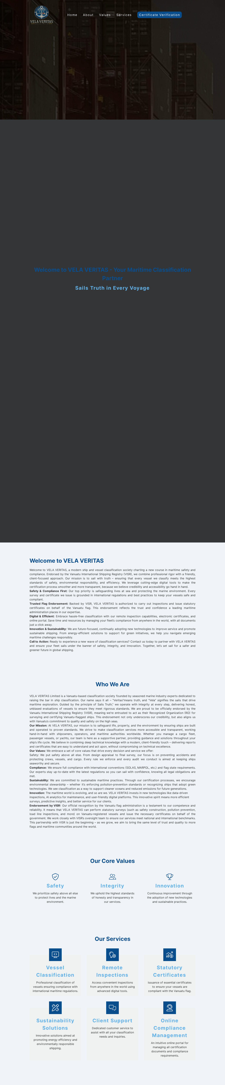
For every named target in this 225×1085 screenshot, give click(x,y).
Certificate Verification (159, 15)
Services (124, 15)
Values (105, 15)
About (88, 15)
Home (72, 15)
